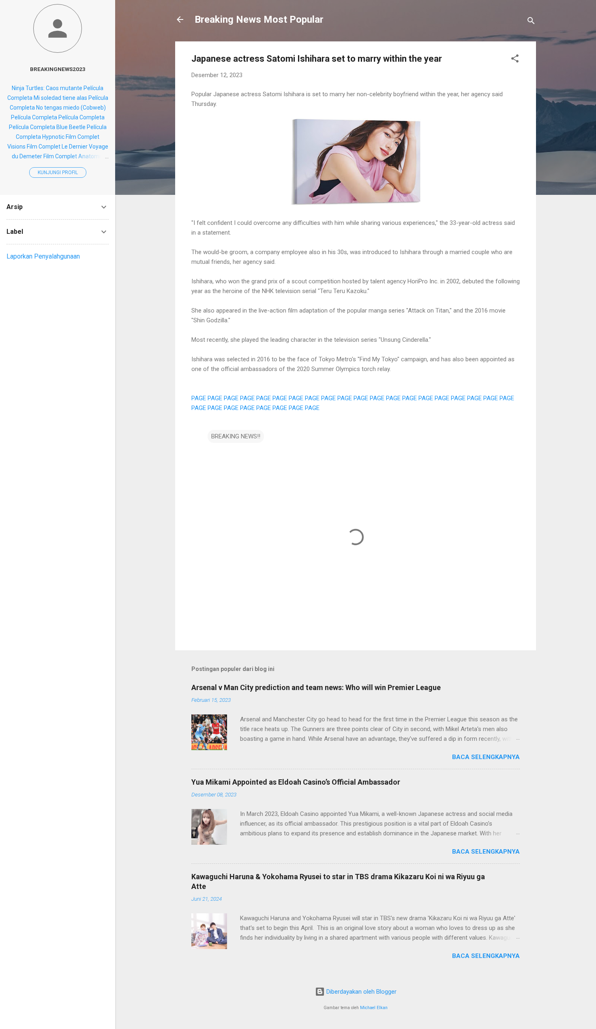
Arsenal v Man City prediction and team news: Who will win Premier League (316, 687)
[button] (515, 60)
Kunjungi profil (58, 172)
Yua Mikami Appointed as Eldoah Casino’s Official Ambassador (295, 782)
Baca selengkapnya (486, 757)
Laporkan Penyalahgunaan (43, 256)
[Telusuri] (531, 22)
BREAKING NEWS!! (235, 436)
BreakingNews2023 (58, 69)
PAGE (198, 398)
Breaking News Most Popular (259, 19)
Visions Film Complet (33, 146)
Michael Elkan (374, 1007)
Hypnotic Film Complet (70, 137)
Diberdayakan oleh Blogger (361, 991)
